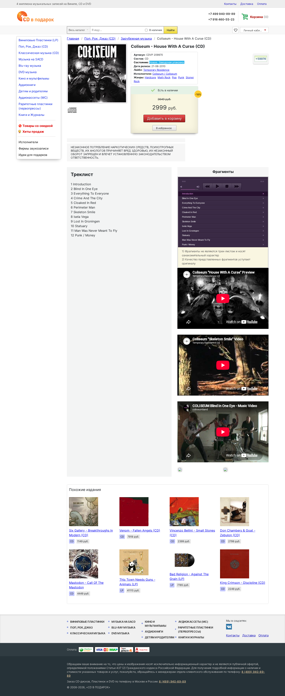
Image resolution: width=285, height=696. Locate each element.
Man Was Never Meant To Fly (196, 240)
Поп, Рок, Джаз (81, 627)
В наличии (155, 30)
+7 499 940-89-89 (221, 14)
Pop (174, 77)
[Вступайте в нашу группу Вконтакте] (229, 626)
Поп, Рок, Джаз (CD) (33, 46)
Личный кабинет (254, 30)
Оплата (262, 3)
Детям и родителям (33, 91)
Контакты (230, 3)
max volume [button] (198, 187)
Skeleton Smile (189, 221)
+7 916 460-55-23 (221, 19)
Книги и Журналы (31, 115)
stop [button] (227, 186)
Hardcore (150, 77)
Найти (170, 30)
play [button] (217, 186)
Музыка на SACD (31, 59)
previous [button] (207, 186)
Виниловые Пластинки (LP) (38, 40)
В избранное (164, 128)
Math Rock (164, 77)
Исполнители (28, 142)
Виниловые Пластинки (87, 621)
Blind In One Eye (190, 198)
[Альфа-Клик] (142, 649)
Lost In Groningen (190, 231)
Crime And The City (191, 207)
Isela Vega (187, 226)
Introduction (187, 193)
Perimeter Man (189, 217)
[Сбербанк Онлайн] (86, 649)
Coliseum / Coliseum (164, 73)
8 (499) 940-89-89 (172, 681)
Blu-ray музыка (30, 66)
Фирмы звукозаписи (33, 148)
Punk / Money (188, 244)
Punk (181, 77)
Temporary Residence (156, 69)
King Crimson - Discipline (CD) (242, 583)
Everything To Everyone (193, 203)
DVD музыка (28, 72)
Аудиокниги (27, 85)
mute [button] (181, 187)
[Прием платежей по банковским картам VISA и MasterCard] (106, 649)
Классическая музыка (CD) (39, 53)
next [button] (236, 186)
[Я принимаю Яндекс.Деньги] (126, 649)
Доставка (246, 3)
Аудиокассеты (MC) (33, 97)
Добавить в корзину (164, 118)
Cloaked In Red (189, 212)
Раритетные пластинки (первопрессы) (35, 106)
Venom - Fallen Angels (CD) (139, 530)
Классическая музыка (87, 633)
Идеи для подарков (33, 155)
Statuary (186, 235)
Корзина (259, 17)
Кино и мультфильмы (34, 78)
